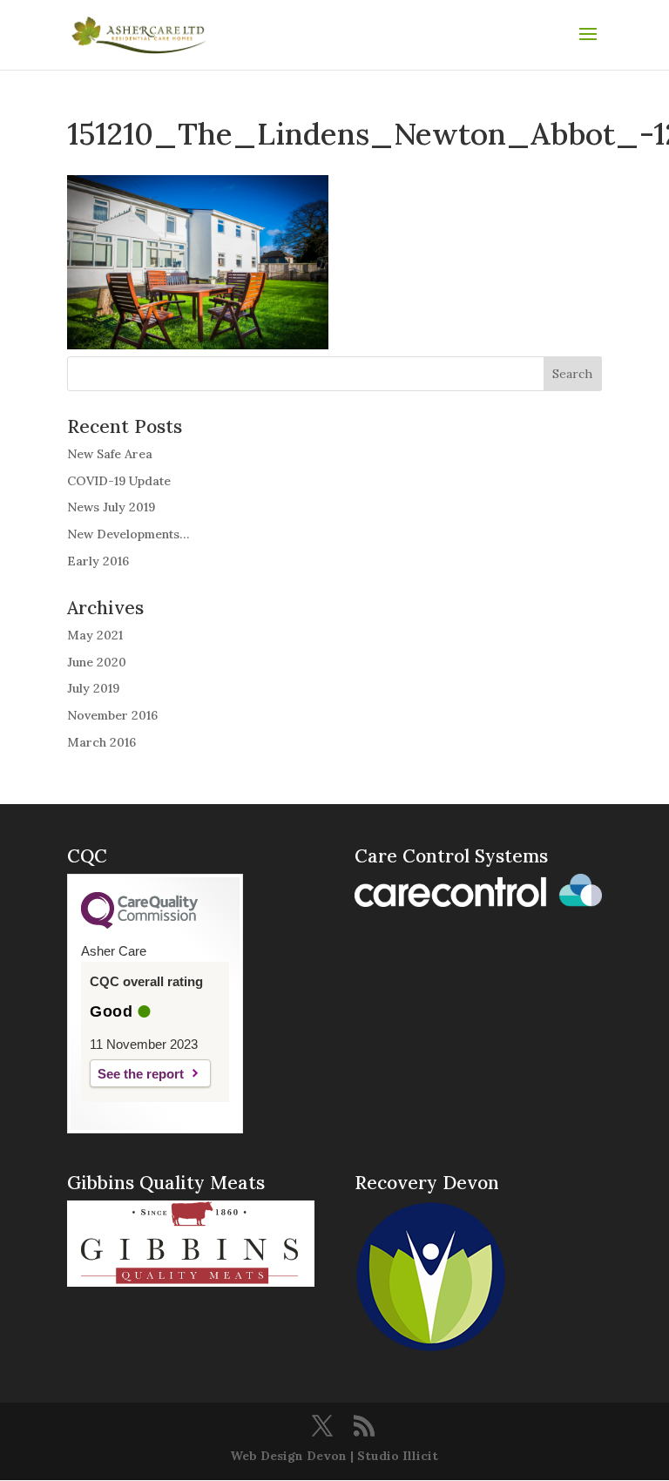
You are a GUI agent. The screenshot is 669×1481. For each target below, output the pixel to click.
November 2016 (112, 715)
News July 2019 (111, 507)
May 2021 (95, 635)
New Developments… (128, 534)
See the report (141, 1073)
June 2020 (96, 662)
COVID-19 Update (119, 481)
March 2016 (101, 742)
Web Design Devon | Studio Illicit (334, 1456)
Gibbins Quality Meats (166, 1182)
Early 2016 (98, 561)
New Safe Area (109, 454)
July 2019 (93, 688)
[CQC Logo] (139, 924)
